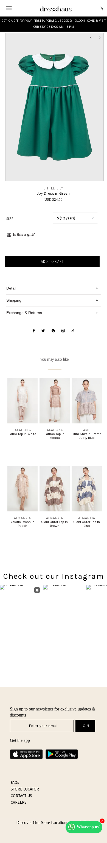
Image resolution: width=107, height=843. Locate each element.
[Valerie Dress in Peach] (22, 510)
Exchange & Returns (24, 312)
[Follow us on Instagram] (63, 331)
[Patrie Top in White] (22, 422)
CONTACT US (21, 796)
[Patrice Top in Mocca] (55, 422)
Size (9, 219)
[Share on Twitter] (43, 331)
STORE (44, 27)
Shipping (13, 300)
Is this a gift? (24, 234)
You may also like (54, 359)
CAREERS (19, 802)
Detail (11, 288)
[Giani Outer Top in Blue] (87, 510)
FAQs (15, 782)
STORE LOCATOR (25, 789)
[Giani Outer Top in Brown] (55, 510)
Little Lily (53, 188)
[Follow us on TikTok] (72, 331)
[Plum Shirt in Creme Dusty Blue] (87, 422)
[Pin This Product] (53, 331)
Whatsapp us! (88, 827)
